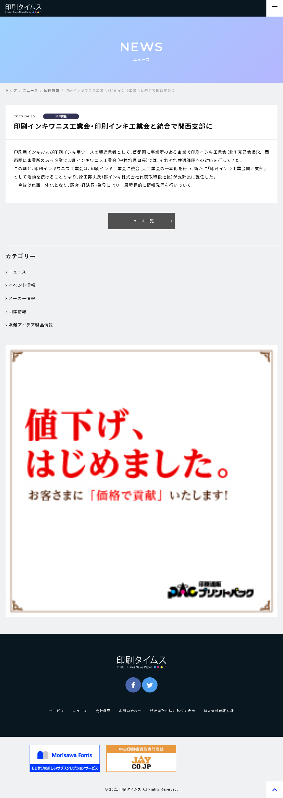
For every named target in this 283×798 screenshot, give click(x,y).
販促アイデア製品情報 (31, 325)
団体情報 (18, 312)
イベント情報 (22, 285)
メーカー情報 (22, 298)
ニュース (17, 272)
